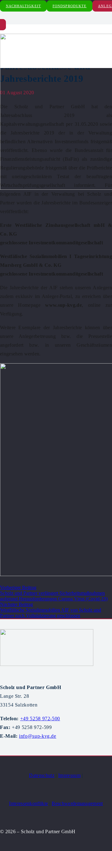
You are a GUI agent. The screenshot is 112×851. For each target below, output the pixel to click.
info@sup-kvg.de (37, 736)
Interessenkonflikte (28, 803)
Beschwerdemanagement (77, 803)
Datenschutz (41, 775)
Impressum (69, 775)
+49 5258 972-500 (40, 718)
